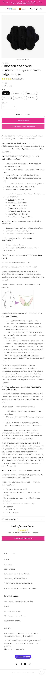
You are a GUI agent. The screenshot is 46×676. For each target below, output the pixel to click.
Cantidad (4, 103)
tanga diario (12, 205)
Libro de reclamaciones (12, 621)
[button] (4, 9)
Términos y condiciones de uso (14, 616)
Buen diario (12, 202)
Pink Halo (31, 98)
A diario (11, 200)
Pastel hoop (18, 93)
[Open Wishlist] (36, 9)
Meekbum (19, 672)
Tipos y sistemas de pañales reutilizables (18, 583)
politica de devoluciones (12, 611)
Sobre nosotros (9, 569)
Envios (6, 606)
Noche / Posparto (14, 214)
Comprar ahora (23, 121)
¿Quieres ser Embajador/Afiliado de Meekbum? (20, 588)
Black (6, 93)
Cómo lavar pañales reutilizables (15, 579)
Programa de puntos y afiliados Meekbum (18, 602)
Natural (6, 98)
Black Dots (19, 98)
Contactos (7, 564)
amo (18, 166)
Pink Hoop (31, 93)
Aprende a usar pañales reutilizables (17, 574)
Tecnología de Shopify (28, 672)
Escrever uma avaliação (23, 538)
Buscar (6, 559)
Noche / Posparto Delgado (17, 217)
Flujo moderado (13, 208)
